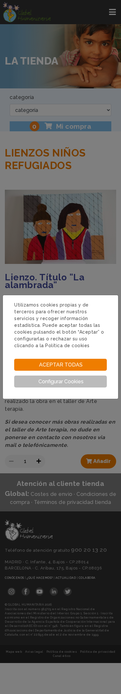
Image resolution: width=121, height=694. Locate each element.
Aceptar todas (61, 365)
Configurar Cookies (61, 381)
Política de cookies (67, 345)
